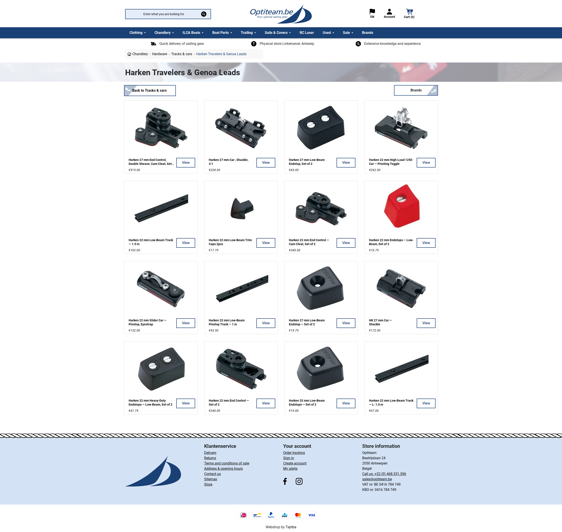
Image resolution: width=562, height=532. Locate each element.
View (186, 162)
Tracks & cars (181, 54)
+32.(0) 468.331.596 (390, 474)
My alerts (290, 468)
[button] (409, 14)
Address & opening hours (223, 468)
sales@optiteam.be (377, 479)
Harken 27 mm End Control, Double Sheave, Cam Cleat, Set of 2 (150, 163)
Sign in (288, 458)
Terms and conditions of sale (226, 463)
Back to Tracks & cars (149, 90)
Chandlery (140, 54)
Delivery (210, 453)
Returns (210, 458)
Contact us (212, 474)
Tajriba (291, 527)
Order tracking (294, 453)
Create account (294, 463)
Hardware (159, 54)
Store (208, 484)
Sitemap (210, 479)
